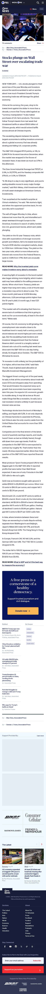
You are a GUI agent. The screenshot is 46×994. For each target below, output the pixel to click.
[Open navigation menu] (42, 2)
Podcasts (28, 928)
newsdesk (30, 633)
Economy (5, 71)
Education (5, 931)
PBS (5, 2)
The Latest (6, 845)
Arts (3, 915)
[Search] (38, 2)
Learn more (40, 736)
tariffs (29, 640)
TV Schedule (29, 913)
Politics (4, 913)
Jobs (26, 931)
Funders (28, 920)
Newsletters (29, 926)
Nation (4, 918)
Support (28, 923)
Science (5, 926)
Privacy (27, 933)
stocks (29, 636)
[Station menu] (24, 2)
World (26, 866)
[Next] (41, 844)
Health (4, 928)
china (28, 629)
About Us (28, 910)
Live (41, 9)
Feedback (28, 918)
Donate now (21, 610)
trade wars (30, 643)
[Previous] (37, 844)
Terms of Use (29, 936)
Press (27, 915)
